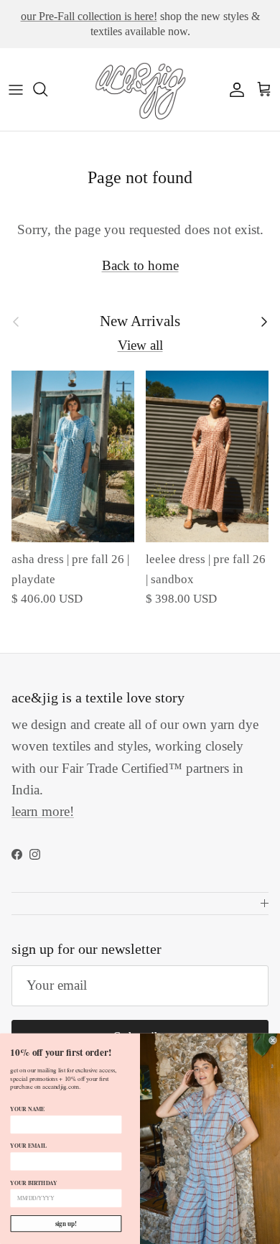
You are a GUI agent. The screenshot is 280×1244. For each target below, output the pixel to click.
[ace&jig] (140, 89)
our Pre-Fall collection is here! (89, 16)
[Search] (47, 89)
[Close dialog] (272, 1040)
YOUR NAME (27, 1109)
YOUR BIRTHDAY (33, 1183)
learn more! (42, 811)
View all (140, 345)
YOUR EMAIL (28, 1145)
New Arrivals (140, 321)
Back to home (140, 265)
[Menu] (16, 89)
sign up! (66, 1223)
